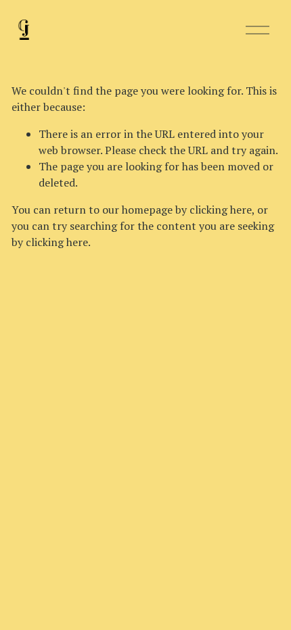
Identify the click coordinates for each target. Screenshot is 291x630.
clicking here (220, 209)
